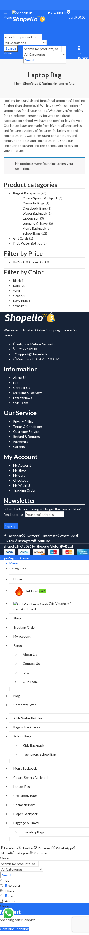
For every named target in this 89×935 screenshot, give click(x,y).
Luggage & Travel (35, 223)
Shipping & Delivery (27, 393)
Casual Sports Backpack (40, 198)
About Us (20, 378)
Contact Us (21, 388)
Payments (20, 442)
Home (18, 83)
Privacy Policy (23, 421)
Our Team (20, 403)
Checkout (20, 480)
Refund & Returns (26, 437)
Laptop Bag (31, 218)
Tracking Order (24, 490)
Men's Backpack (34, 228)
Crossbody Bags (35, 208)
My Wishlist (21, 485)
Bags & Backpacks (44, 83)
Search (30, 60)
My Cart (19, 475)
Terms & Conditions (28, 427)
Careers (19, 447)
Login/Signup (9, 558)
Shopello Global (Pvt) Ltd (54, 546)
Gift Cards (20, 238)
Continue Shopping (14, 929)
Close (24, 558)
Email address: (14, 514)
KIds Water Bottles (27, 243)
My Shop (19, 470)
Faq (15, 383)
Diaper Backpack (35, 213)
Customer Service (26, 432)
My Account (22, 465)
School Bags (32, 233)
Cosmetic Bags (34, 203)
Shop (27, 83)
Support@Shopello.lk (31, 354)
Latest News (22, 398)
